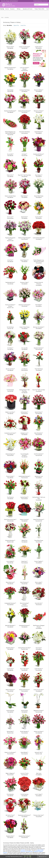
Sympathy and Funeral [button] (27, 9)
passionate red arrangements (26, 851)
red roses (23, 850)
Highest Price (16, 25)
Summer (7, 9)
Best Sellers (9, 25)
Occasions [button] (12, 9)
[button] (45, 852)
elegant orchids (40, 850)
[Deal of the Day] (39, 58)
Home (2, 17)
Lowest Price (23, 25)
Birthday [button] (19, 9)
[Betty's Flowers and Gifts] (8, 5)
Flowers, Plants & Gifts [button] (39, 9)
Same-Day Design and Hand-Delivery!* (9, 1)
